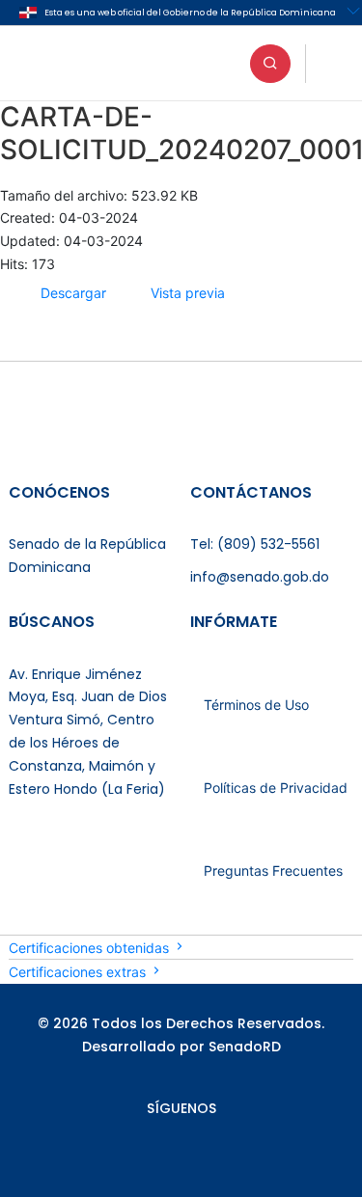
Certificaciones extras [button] (79, 972)
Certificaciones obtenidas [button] (91, 947)
